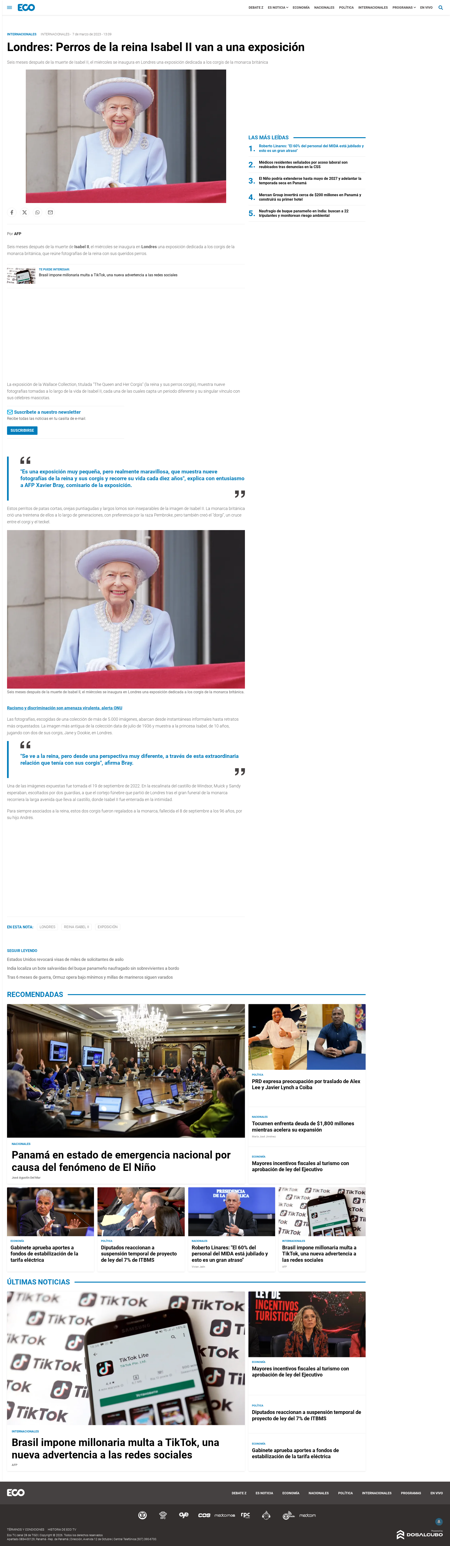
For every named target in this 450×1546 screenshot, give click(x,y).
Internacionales (373, 7)
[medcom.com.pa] (307, 1519)
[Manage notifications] (439, 1521)
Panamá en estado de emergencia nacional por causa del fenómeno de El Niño (121, 1161)
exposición (108, 927)
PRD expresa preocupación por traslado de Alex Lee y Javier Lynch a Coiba (306, 1084)
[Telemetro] (142, 1519)
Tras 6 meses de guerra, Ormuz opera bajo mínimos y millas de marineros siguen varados (90, 977)
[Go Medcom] (225, 1519)
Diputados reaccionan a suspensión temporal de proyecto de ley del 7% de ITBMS (139, 1254)
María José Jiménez (264, 1136)
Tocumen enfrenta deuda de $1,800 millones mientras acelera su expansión (303, 1127)
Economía (301, 7)
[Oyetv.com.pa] (183, 1519)
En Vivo (426, 7)
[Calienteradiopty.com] (266, 1519)
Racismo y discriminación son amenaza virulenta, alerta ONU (64, 707)
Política (346, 7)
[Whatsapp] (37, 212)
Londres (47, 927)
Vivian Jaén (198, 1266)
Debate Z (256, 7)
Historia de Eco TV (62, 1529)
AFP (17, 233)
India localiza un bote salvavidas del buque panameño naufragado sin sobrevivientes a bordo (93, 968)
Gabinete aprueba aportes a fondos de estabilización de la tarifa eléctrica (44, 1254)
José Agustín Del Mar (26, 1177)
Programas (403, 7)
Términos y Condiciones (25, 1529)
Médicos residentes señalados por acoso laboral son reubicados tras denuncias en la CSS (303, 164)
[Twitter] (24, 212)
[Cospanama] (204, 1519)
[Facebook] (11, 212)
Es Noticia (276, 7)
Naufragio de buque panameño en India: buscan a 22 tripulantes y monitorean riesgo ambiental (304, 213)
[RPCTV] (163, 1519)
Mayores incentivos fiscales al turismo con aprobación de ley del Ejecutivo (300, 1166)
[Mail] (50, 212)
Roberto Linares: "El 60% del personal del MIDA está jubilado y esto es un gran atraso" (230, 1254)
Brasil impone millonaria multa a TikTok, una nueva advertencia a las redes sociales (108, 275)
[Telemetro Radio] (287, 1519)
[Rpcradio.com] (245, 1519)
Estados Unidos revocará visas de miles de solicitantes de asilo (65, 959)
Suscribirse (22, 430)
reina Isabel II (76, 927)
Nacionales (324, 7)
